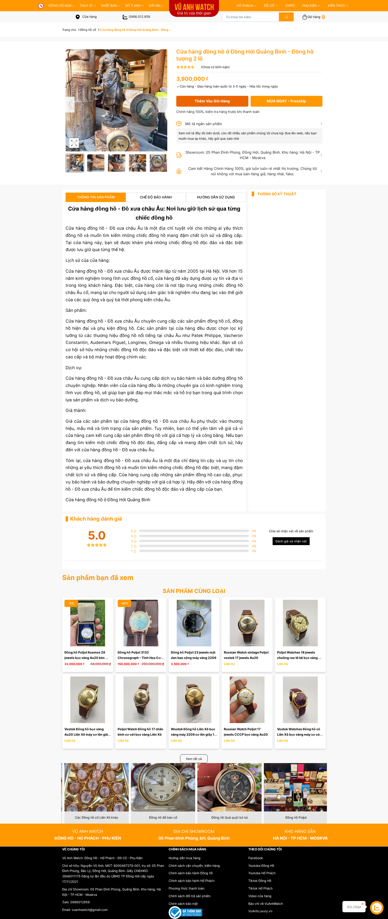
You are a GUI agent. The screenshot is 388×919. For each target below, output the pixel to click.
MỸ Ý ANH (133, 5)
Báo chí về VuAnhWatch (265, 904)
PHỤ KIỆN (309, 5)
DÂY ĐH (154, 5)
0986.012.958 (139, 16)
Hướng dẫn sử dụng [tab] (216, 197)
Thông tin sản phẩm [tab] (96, 197)
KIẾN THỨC (336, 5)
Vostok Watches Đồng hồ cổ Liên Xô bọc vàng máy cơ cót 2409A (299, 734)
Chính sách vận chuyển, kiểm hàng (194, 865)
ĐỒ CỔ (269, 5)
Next (162, 104)
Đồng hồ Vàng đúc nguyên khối (294, 817)
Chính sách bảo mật (183, 904)
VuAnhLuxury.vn (260, 911)
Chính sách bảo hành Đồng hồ (191, 873)
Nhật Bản (109, 5)
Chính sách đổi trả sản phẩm (189, 896)
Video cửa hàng (259, 896)
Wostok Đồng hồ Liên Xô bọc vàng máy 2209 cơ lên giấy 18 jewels (194, 734)
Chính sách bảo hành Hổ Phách (191, 881)
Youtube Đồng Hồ (261, 865)
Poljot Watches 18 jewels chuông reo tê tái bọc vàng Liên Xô (297, 657)
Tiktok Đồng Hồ (259, 881)
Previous (70, 104)
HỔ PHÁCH (245, 5)
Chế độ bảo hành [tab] (156, 197)
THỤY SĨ (86, 5)
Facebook (255, 858)
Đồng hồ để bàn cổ (94, 817)
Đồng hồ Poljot (227, 817)
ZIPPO (290, 5)
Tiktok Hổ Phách (260, 888)
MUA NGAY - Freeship (286, 101)
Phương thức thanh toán (186, 888)
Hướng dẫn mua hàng (185, 858)
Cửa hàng (89, 16)
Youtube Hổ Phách (262, 873)
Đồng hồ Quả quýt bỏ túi (161, 817)
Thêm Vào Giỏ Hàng (212, 101)
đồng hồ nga (60, 5)
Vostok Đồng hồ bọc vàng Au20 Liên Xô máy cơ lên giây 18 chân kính (87, 734)
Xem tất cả (194, 759)
